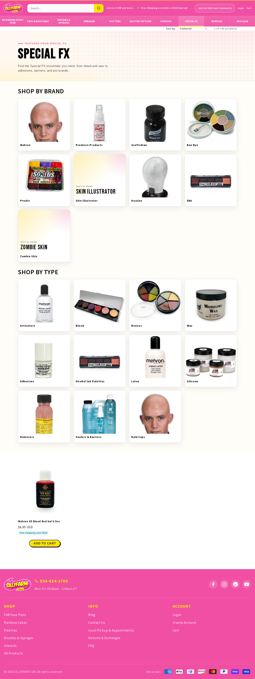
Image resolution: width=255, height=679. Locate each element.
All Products (13, 653)
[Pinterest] (235, 584)
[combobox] (60, 8)
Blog (91, 615)
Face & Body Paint (38, 21)
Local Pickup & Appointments (111, 630)
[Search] (99, 8)
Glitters (115, 21)
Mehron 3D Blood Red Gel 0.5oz (39, 521)
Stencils (166, 21)
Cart (249, 8)
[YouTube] (246, 584)
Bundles (217, 21)
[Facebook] (213, 584)
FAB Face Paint (15, 615)
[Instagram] (224, 584)
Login (241, 8)
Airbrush (89, 21)
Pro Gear (242, 21)
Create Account (184, 622)
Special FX (191, 21)
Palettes (10, 630)
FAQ (91, 646)
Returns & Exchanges (104, 638)
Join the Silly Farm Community (215, 8)
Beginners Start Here (13, 21)
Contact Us (96, 622)
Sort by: (171, 28)
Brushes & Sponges (63, 21)
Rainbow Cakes (15, 622)
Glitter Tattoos (140, 21)
